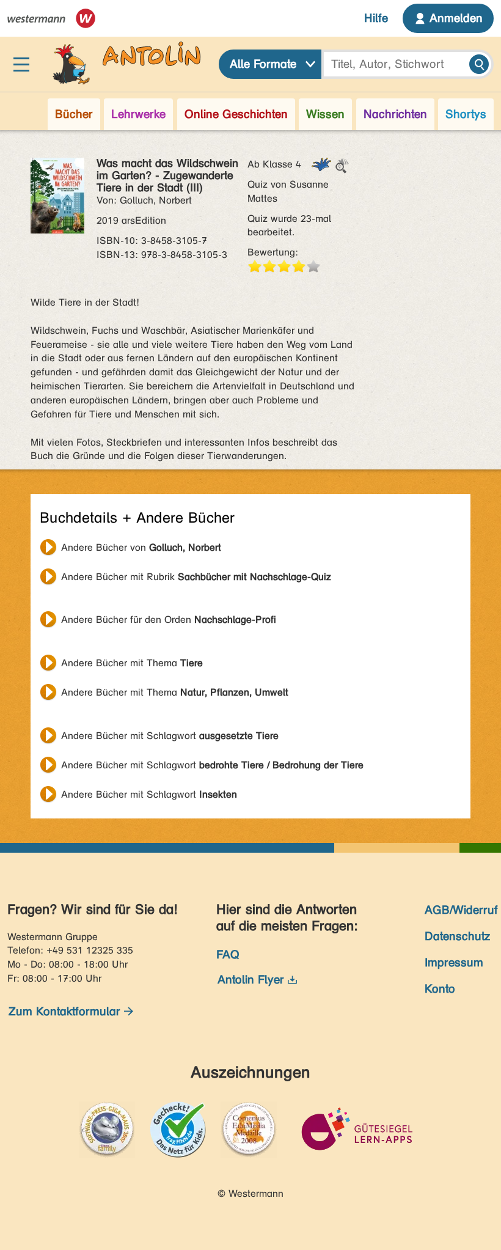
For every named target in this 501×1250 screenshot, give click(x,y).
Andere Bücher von (141, 547)
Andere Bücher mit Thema (132, 663)
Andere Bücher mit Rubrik (196, 577)
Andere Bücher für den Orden (168, 619)
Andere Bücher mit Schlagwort (170, 735)
